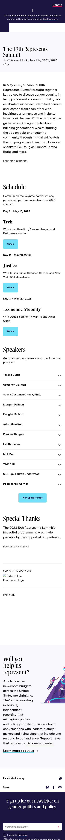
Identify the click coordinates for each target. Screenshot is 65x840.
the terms (22, 835)
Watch (10, 244)
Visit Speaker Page (32, 497)
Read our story (49, 19)
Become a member (40, 743)
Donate (57, 5)
